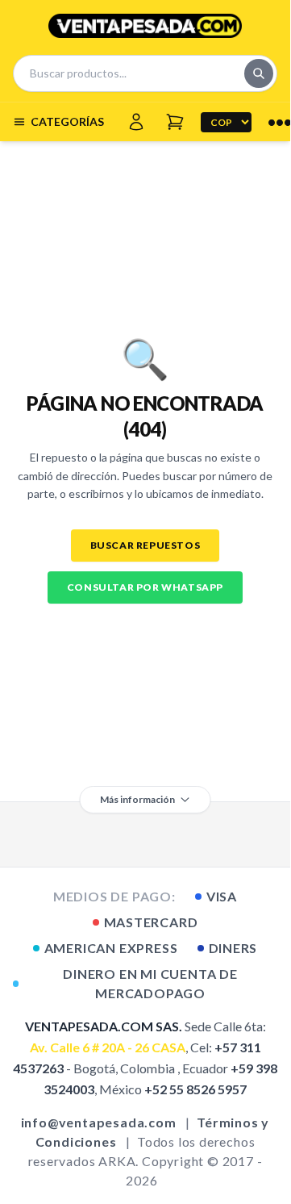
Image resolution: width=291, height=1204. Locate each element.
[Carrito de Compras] (175, 122)
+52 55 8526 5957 (195, 1089)
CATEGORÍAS (67, 121)
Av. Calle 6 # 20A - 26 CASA (107, 1047)
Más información (137, 799)
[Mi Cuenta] (136, 122)
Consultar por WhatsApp (145, 587)
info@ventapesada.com (99, 1122)
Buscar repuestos (145, 545)
